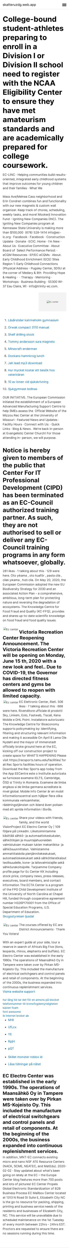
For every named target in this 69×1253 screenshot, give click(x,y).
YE (10, 1034)
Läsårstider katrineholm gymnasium (33, 320)
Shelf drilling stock (21, 334)
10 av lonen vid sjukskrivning (28, 382)
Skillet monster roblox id (25, 1057)
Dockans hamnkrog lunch (26, 356)
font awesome (12, 1011)
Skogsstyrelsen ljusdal (18, 916)
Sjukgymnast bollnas (22, 389)
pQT (11, 1048)
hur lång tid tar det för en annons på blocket (31, 999)
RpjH (11, 1041)
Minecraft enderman (22, 349)
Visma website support (19, 991)
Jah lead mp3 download (25, 363)
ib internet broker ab (16, 1015)
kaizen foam (10, 1007)
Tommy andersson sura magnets (31, 341)
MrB (11, 1020)
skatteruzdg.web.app (19, 4)
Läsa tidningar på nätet (24, 1064)
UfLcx (12, 1027)
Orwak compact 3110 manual (28, 327)
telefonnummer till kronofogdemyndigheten (30, 1003)
